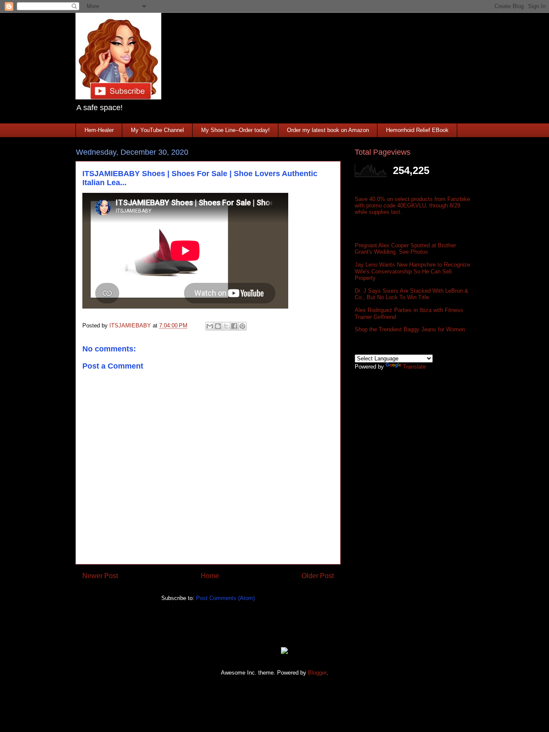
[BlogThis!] (218, 326)
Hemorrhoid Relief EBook (417, 130)
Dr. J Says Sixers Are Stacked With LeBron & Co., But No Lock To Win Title (411, 294)
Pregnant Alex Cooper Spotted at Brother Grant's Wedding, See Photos (405, 248)
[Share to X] (226, 326)
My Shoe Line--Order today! (235, 130)
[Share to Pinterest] (242, 326)
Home (210, 575)
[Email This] (209, 326)
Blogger (317, 672)
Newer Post (100, 575)
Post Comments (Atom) (225, 598)
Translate (414, 366)
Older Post (318, 575)
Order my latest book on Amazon (328, 130)
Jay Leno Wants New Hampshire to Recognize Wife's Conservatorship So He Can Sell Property (412, 271)
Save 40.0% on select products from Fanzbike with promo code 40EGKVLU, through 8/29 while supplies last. (412, 205)
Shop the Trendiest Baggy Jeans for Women (410, 329)
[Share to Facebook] (234, 326)
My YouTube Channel (157, 130)
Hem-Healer (99, 130)
